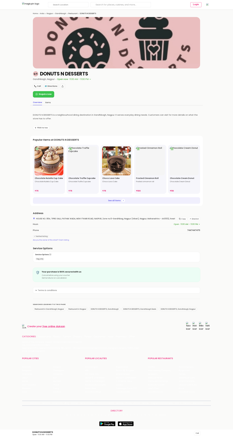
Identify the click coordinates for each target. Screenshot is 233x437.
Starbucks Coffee (156, 385)
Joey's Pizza (153, 388)
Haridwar (57, 392)
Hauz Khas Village (93, 392)
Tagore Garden (123, 392)
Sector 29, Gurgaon (125, 370)
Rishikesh (26, 388)
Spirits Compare (87, 403)
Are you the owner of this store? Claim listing (51, 240)
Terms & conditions (47, 290)
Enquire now (45, 94)
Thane (56, 385)
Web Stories (198, 403)
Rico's (181, 388)
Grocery (77, 336)
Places (129, 403)
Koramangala (91, 367)
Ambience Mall (123, 374)
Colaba (119, 385)
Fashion (67, 336)
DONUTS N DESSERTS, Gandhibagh (105, 309)
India (42, 13)
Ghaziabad (27, 374)
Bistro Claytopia (186, 367)
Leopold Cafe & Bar (188, 385)
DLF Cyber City (92, 374)
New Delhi (26, 367)
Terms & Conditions (105, 403)
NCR (55, 377)
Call (197, 433)
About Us (46, 403)
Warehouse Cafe (187, 377)
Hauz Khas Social (186, 392)
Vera (177, 403)
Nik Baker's (152, 374)
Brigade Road (122, 367)
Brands (145, 403)
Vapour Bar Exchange (158, 381)
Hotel (110, 336)
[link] (49, 169)
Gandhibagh (60, 13)
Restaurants (44, 336)
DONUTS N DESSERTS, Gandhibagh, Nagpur (178, 309)
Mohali (25, 381)
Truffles (151, 367)
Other (132, 336)
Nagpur (50, 13)
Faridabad (57, 374)
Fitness (88, 336)
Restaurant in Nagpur (77, 309)
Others (163, 415)
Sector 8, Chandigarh (95, 377)
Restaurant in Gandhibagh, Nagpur (49, 309)
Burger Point (184, 370)
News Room (35, 403)
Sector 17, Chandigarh (126, 377)
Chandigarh (58, 370)
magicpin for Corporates (162, 403)
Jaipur (25, 377)
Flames (182, 374)
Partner (137, 403)
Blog (67, 403)
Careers (187, 403)
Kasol (24, 392)
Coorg (56, 388)
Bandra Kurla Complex (95, 385)
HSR (86, 370)
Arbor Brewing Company (159, 370)
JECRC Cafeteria (186, 381)
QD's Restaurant (155, 392)
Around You (57, 403)
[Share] (62, 86)
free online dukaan (53, 326)
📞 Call (37, 86)
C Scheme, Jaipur (124, 381)
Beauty (57, 336)
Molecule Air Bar (155, 377)
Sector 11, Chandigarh (95, 381)
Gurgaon (57, 367)
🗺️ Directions (51, 86)
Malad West (90, 388)
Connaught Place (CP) (126, 388)
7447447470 (193, 230)
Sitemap (120, 403)
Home (35, 13)
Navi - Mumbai (29, 385)
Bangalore (27, 370)
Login (196, 4)
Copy (183, 219)
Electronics (100, 336)
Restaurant (73, 13)
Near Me (74, 403)
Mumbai (57, 381)
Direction (195, 219)
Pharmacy (121, 336)
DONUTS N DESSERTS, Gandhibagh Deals (139, 309)
